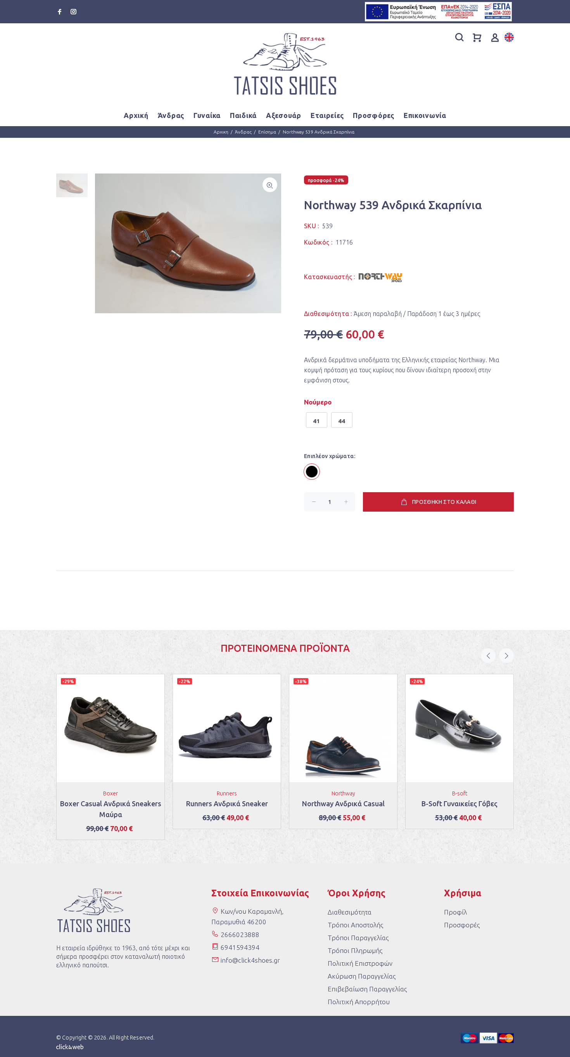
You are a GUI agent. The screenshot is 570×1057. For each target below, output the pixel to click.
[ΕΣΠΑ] (438, 11)
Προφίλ (455, 912)
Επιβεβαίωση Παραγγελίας (367, 989)
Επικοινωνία (425, 115)
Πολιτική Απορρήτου (359, 1001)
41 (316, 421)
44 (341, 421)
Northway (343, 793)
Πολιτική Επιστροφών (360, 963)
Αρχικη (221, 131)
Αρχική (136, 115)
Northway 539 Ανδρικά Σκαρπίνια (318, 131)
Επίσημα (267, 131)
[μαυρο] (312, 471)
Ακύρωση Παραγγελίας (362, 976)
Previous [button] (488, 655)
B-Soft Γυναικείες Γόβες (459, 803)
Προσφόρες (373, 115)
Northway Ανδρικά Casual (343, 803)
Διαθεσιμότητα (349, 912)
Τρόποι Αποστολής (355, 925)
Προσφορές (462, 925)
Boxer (110, 793)
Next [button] (506, 655)
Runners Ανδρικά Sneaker (227, 803)
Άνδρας (243, 131)
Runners (227, 793)
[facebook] (60, 12)
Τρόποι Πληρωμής (355, 950)
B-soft (459, 793)
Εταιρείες (327, 115)
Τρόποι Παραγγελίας (358, 937)
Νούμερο (318, 402)
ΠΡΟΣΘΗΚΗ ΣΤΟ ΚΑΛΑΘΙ (444, 502)
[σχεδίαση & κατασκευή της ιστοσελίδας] (69, 1046)
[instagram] (73, 12)
